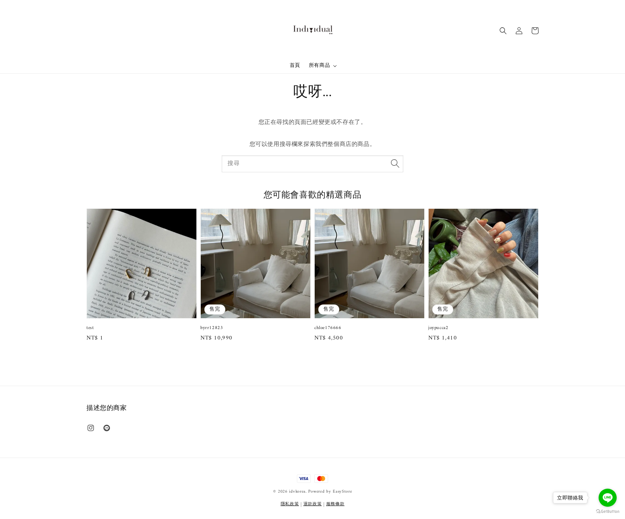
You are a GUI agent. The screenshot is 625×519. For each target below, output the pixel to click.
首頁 (295, 65)
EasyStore (342, 492)
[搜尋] (395, 164)
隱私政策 (290, 504)
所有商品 (319, 65)
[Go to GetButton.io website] (607, 511)
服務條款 (335, 504)
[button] (503, 31)
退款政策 (312, 504)
